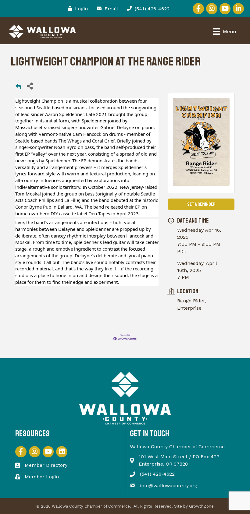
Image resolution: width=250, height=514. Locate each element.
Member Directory (46, 465)
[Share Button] (30, 86)
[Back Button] (18, 88)
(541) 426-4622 (157, 474)
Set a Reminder (201, 204)
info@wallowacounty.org (168, 485)
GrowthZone (201, 506)
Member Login (42, 477)
